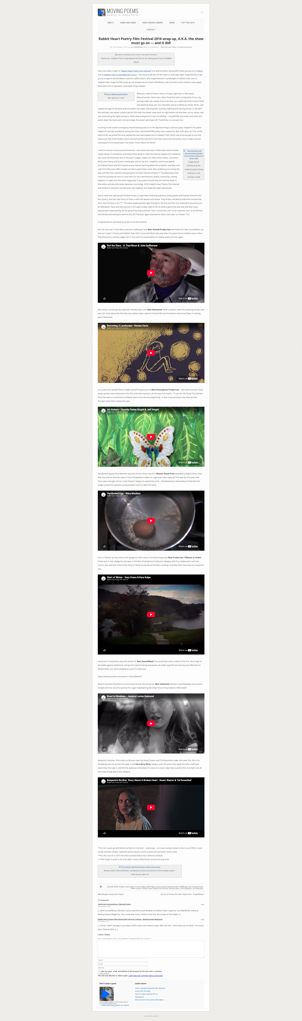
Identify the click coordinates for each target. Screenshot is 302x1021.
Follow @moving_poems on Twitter (115, 1005)
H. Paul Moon (140, 887)
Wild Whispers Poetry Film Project (111, 894)
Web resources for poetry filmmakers (149, 1000)
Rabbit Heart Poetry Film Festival (136, 71)
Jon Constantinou (196, 887)
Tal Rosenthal (197, 888)
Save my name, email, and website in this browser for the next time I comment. (131, 971)
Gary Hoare (129, 887)
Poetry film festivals (142, 991)
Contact (151, 29)
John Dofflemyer (181, 887)
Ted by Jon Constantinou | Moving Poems (114, 904)
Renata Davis (174, 888)
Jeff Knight (151, 887)
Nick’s (200, 71)
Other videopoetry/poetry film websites (150, 988)
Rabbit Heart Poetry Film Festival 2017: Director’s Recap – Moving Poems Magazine (130, 919)
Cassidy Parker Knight (115, 887)
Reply (202, 904)
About (111, 22)
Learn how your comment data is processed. (145, 976)
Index (172, 22)
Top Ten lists (188, 22)
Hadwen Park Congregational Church (120, 74)
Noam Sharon (136, 888)
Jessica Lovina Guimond (165, 887)
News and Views (128, 22)
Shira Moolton (185, 888)
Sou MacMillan (137, 47)
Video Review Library (152, 22)
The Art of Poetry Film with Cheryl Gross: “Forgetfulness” (182, 894)
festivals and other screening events (176, 47)
